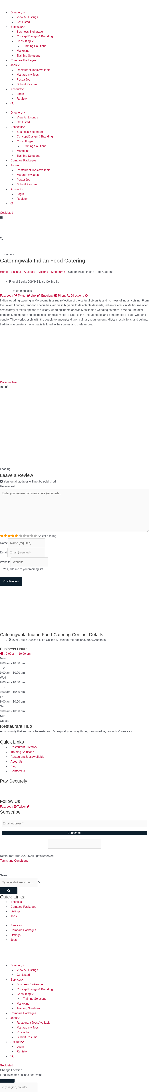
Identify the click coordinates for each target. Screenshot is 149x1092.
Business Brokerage (30, 31)
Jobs (14, 65)
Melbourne (58, 271)
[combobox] (18, 882)
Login (20, 93)
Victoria (43, 271)
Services (16, 26)
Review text (7, 486)
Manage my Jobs (28, 74)
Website (5, 562)
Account (16, 89)
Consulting (24, 41)
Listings (16, 271)
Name (4, 543)
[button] (6, 382)
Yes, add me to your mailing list (22, 569)
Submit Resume (27, 84)
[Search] (8, 890)
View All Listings (27, 17)
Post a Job (23, 79)
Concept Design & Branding (35, 36)
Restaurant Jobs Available (34, 69)
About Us (17, 761)
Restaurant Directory (24, 747)
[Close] (7, 1081)
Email (3, 552)
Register (22, 98)
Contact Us (18, 771)
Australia (29, 271)
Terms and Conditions (14, 860)
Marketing (23, 50)
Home (4, 271)
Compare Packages (23, 60)
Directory (16, 12)
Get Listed (23, 22)
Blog (14, 766)
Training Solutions (34, 46)
